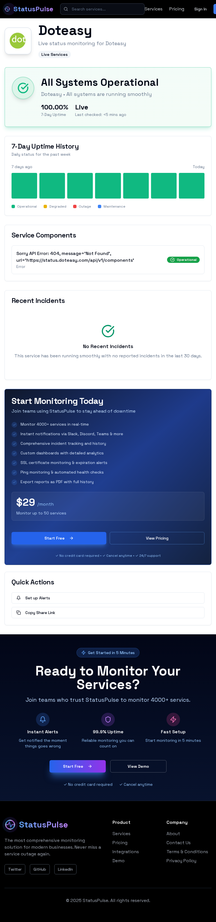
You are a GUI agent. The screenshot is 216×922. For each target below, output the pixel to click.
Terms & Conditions (187, 852)
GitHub (39, 869)
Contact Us (178, 843)
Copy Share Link (40, 612)
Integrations (125, 852)
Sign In (200, 9)
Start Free (54, 538)
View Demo (138, 766)
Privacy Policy (181, 861)
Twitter (15, 869)
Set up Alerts (37, 597)
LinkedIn (65, 869)
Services (154, 9)
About (173, 834)
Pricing (176, 9)
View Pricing (157, 538)
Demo (118, 861)
